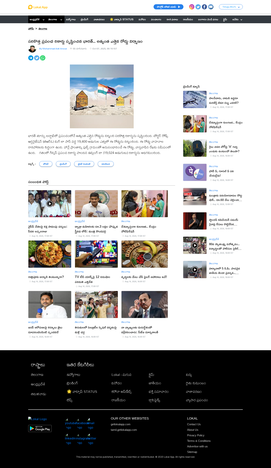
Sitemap (192, 451)
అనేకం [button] (235, 19)
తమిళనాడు (38, 393)
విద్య (189, 374)
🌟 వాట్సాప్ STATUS (82, 391)
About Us (192, 429)
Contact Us (194, 424)
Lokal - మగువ (121, 374)
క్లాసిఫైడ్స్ (154, 399)
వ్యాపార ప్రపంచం (197, 399)
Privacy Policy (195, 435)
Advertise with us (197, 446)
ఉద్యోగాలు (73, 374)
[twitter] (37, 60)
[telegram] (31, 60)
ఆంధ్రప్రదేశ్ (34, 19)
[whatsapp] (43, 60)
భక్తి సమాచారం (159, 391)
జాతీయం (155, 383)
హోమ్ (31, 28)
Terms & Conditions (199, 440)
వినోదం (117, 383)
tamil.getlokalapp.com (124, 429)
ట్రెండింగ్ (72, 383)
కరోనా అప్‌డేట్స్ (122, 391)
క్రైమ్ (151, 374)
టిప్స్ (69, 399)
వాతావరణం (194, 391)
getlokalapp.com (121, 424)
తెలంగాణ (52, 19)
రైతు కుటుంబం (196, 383)
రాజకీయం (119, 399)
